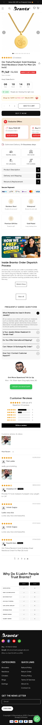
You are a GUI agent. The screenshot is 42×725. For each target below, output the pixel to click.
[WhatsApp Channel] (19, 641)
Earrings (5, 684)
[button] (2, 8)
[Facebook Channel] (8, 641)
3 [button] (21, 559)
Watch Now (21, 284)
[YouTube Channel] (14, 641)
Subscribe (7, 708)
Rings (4, 680)
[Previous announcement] (4, 2)
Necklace (5, 672)
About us (24, 684)
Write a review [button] (20, 425)
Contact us (25, 688)
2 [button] (18, 559)
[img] (7, 458)
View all (21, 297)
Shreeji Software (21, 717)
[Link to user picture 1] (7, 474)
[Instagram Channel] (3, 641)
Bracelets (5, 668)
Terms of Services (28, 680)
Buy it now (21, 113)
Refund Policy (26, 668)
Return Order (26, 672)
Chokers (5, 676)
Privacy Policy (26, 676)
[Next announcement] (38, 2)
